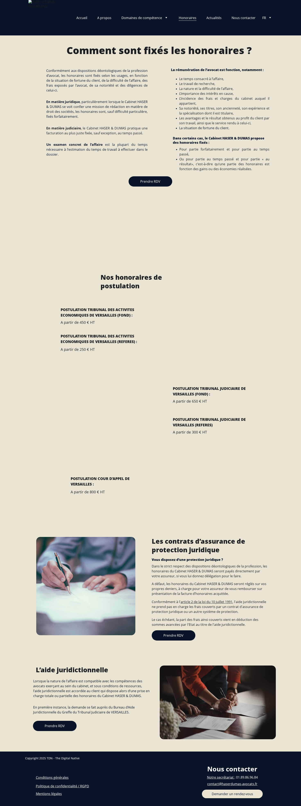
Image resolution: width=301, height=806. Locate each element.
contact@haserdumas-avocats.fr (232, 784)
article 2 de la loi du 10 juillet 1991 (206, 602)
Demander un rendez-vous (232, 794)
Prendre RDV (150, 181)
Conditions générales (52, 777)
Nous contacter (244, 18)
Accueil (81, 18)
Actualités (214, 18)
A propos (104, 18)
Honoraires (187, 18)
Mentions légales (49, 793)
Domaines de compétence (141, 18)
